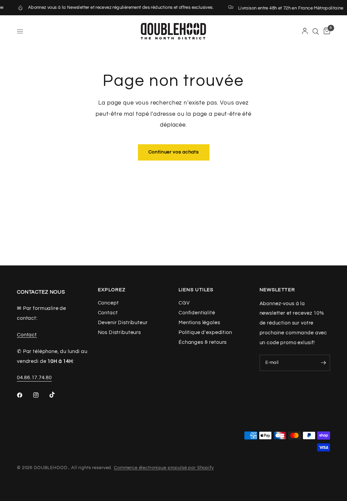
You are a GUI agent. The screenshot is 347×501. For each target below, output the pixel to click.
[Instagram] (40, 395)
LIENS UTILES (196, 289)
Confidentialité (197, 312)
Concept (108, 302)
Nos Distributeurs (119, 332)
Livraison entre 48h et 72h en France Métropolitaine (287, 8)
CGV (184, 302)
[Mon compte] (305, 31)
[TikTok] (56, 394)
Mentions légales (199, 322)
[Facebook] (24, 395)
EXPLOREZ (112, 289)
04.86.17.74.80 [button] (34, 377)
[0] (325, 31)
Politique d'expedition (205, 332)
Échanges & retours (203, 342)
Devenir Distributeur (123, 322)
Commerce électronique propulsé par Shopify (164, 467)
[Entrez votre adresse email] (323, 363)
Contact (27, 334)
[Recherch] (315, 31)
